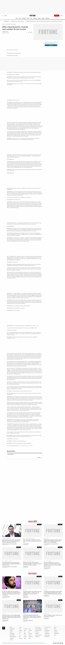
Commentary (30, 630)
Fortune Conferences (47, 633)
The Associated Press (7, 566)
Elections (9, 538)
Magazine (25, 638)
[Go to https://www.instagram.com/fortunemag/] (58, 643)
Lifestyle (39, 18)
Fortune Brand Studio (47, 630)
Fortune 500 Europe (12, 633)
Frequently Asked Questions (38, 628)
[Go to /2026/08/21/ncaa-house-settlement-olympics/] (11, 553)
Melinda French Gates (30, 538)
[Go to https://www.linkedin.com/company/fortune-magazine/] (57, 643)
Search (6, 15)
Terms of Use (22, 642)
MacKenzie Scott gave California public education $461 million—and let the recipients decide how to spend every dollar (32, 563)
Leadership (35, 18)
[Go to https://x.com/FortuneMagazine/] (55, 643)
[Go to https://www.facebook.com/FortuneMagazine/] (53, 643)
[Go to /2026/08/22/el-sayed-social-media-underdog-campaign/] (11, 530)
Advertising (46, 628)
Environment (20, 638)
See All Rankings (12, 638)
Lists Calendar (11, 639)
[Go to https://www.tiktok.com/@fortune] (60, 643)
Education (30, 638)
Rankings (43, 18)
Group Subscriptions (47, 636)
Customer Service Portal (38, 630)
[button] (17, 18)
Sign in (62, 15)
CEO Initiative (30, 633)
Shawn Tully (31, 620)
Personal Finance (31, 636)
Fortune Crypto (25, 628)
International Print (37, 636)
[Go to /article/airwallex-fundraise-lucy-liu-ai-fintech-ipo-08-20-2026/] (53, 553)
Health (25, 630)
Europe (20, 636)
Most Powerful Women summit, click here (25, 445)
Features (30, 628)
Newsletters (46, 613)
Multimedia (47, 18)
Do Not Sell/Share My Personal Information (40, 642)
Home (17, 18)
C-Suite (3, 613)
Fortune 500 (24, 18)
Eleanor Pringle (5, 620)
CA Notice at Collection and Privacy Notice (31, 642)
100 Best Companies (12, 628)
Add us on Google (51, 45)
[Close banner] (56, 43)
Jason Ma (25, 620)
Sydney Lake (26, 566)
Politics (4, 538)
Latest (20, 18)
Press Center (55, 630)
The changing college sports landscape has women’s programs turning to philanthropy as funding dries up (11, 563)
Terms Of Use (36, 633)
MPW (3, 24)
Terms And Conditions (56, 633)
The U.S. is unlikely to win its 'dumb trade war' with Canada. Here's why (53, 616)
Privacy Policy (25, 642)
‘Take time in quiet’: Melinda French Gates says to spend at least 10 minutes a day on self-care (32, 541)
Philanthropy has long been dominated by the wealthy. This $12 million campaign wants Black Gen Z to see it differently (53, 541)
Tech (31, 18)
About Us (55, 628)
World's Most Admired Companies (13, 636)
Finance (28, 18)
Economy (25, 613)
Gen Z (48, 538)
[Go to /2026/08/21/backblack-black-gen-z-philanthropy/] (53, 530)
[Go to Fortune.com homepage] (32, 15)
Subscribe (56, 15)
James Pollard (14, 566)
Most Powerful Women (10, 24)
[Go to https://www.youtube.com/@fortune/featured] (62, 643)
